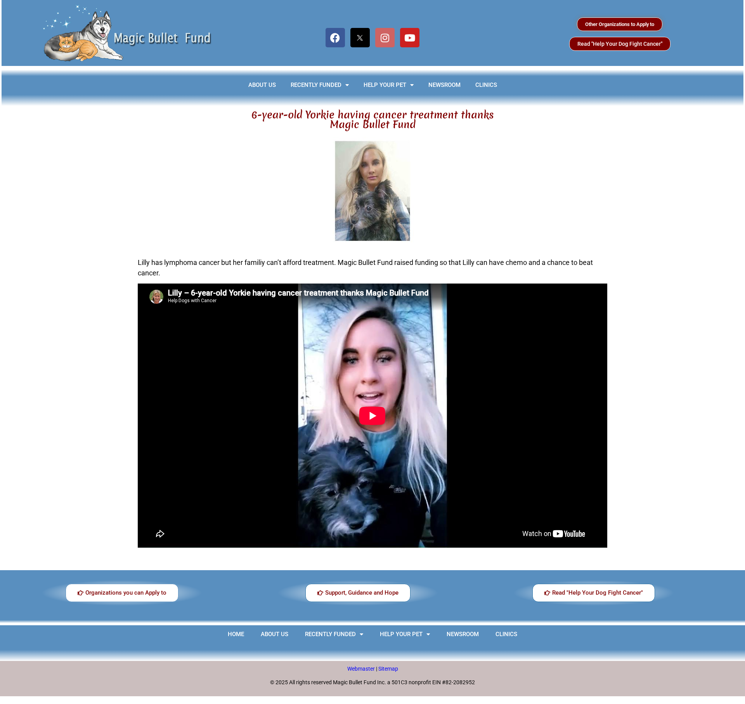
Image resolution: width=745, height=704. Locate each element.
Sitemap (388, 669)
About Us (262, 84)
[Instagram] (385, 37)
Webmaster (361, 669)
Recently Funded (316, 84)
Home (236, 634)
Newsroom (444, 84)
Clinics (486, 84)
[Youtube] (409, 37)
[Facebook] (335, 37)
